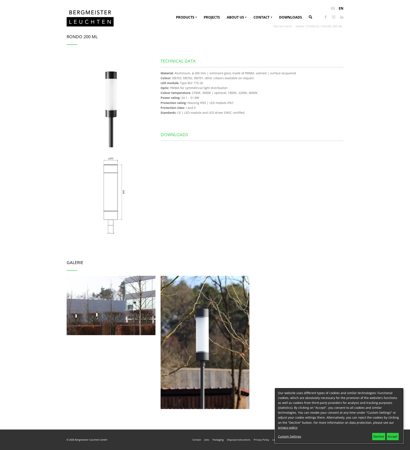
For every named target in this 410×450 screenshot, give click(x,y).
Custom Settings (289, 436)
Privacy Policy (261, 439)
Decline (378, 436)
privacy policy (287, 427)
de (333, 8)
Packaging (218, 439)
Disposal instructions (238, 439)
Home (300, 26)
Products (185, 17)
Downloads (290, 17)
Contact (261, 17)
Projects (212, 17)
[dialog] (339, 415)
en (341, 8)
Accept (392, 436)
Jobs (206, 439)
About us (235, 17)
